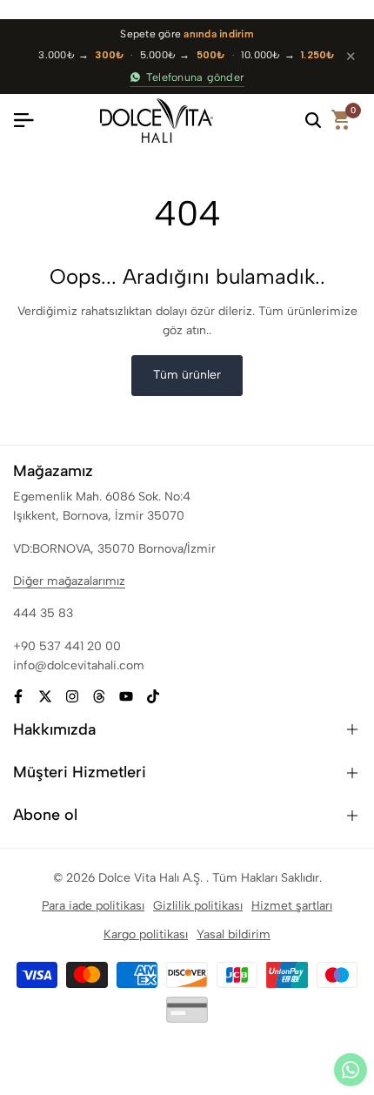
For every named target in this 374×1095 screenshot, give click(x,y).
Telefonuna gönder (195, 77)
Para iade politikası (93, 905)
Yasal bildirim (233, 934)
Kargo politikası (146, 934)
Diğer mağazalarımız (69, 581)
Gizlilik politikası (198, 905)
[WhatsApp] (350, 1069)
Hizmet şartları (291, 905)
